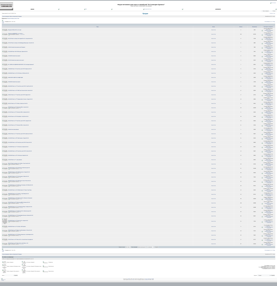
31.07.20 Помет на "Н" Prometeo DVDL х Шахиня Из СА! (19, 112)
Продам (145, 13)
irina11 (268, 202)
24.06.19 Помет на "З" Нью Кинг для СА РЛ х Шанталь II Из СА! (20, 133)
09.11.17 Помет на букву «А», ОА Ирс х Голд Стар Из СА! (19, 163)
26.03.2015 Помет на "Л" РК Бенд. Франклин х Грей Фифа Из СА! (20, 234)
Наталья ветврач (10, 18)
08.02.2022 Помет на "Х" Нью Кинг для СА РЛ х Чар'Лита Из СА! (20, 86)
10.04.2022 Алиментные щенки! (14, 81)
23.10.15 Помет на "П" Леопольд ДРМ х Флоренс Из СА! (19, 202)
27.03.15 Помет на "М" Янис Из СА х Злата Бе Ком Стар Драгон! (20, 239)
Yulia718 (268, 51)
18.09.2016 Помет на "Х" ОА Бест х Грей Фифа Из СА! (18, 193)
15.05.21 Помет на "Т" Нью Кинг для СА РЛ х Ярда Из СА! (19, 94)
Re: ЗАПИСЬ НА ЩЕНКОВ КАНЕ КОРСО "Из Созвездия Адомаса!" (21, 64)
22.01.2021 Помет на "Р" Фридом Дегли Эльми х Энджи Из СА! (20, 99)
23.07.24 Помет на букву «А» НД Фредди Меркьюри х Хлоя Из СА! (21, 42)
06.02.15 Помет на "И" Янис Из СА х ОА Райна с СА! (18, 243)
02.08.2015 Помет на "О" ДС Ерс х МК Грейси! (17, 226)
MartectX (147, 279)
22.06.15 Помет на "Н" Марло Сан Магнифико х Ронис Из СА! (20, 230)
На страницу (267, 21)
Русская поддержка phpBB (149, 278)
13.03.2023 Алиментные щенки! (14, 55)
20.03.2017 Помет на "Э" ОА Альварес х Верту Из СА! (18, 176)
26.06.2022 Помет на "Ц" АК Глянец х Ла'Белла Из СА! (18, 73)
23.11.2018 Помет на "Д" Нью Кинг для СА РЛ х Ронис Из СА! (20, 142)
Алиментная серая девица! (13, 129)
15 (22, 34)
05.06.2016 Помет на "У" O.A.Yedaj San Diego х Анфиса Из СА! (20, 206)
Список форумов (5, 16)
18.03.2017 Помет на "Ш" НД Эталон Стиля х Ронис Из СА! (19, 180)
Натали (268, 98)
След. (274, 21)
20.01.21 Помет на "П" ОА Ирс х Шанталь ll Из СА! (17, 103)
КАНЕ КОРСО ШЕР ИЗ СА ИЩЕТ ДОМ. (15, 77)
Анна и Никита (268, 198)
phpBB (129, 278)
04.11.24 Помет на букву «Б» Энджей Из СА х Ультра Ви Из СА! (20, 38)
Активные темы (272, 13)
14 (20, 34)
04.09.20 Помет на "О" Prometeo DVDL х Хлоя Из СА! (18, 107)
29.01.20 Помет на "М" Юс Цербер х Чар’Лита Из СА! (18, 116)
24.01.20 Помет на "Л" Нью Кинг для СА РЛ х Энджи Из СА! (19, 120)
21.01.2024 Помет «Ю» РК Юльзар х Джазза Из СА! (17, 51)
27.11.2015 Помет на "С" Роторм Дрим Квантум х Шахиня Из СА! (20, 215)
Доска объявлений (14, 16)
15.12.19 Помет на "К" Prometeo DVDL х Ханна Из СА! (18, 125)
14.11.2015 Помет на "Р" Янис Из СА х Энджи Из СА (18, 220)
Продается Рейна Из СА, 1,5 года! (14, 29)
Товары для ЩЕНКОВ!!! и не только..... (15, 33)
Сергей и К (268, 64)
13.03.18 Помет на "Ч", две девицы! (15, 159)
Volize (133, 279)
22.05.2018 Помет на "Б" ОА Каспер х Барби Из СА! (18, 155)
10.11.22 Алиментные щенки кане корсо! (16, 60)
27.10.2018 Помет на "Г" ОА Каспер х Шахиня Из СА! (18, 146)
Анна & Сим (16, 18)
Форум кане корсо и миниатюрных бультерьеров (141, 5)
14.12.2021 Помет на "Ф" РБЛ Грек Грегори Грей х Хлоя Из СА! (20, 90)
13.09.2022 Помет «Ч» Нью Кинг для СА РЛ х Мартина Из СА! (20, 68)
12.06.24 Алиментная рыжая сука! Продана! (16, 47)
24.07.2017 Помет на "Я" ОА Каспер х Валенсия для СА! (19, 167)
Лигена (268, 239)
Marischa (268, 189)
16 (23, 34)
